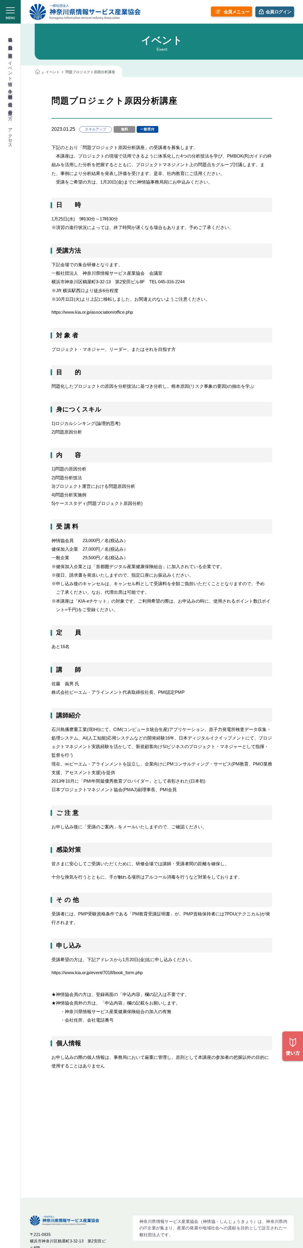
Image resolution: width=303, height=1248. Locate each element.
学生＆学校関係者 (10, 89)
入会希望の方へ (10, 112)
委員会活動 (10, 42)
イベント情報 (10, 68)
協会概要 (10, 34)
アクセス (10, 135)
